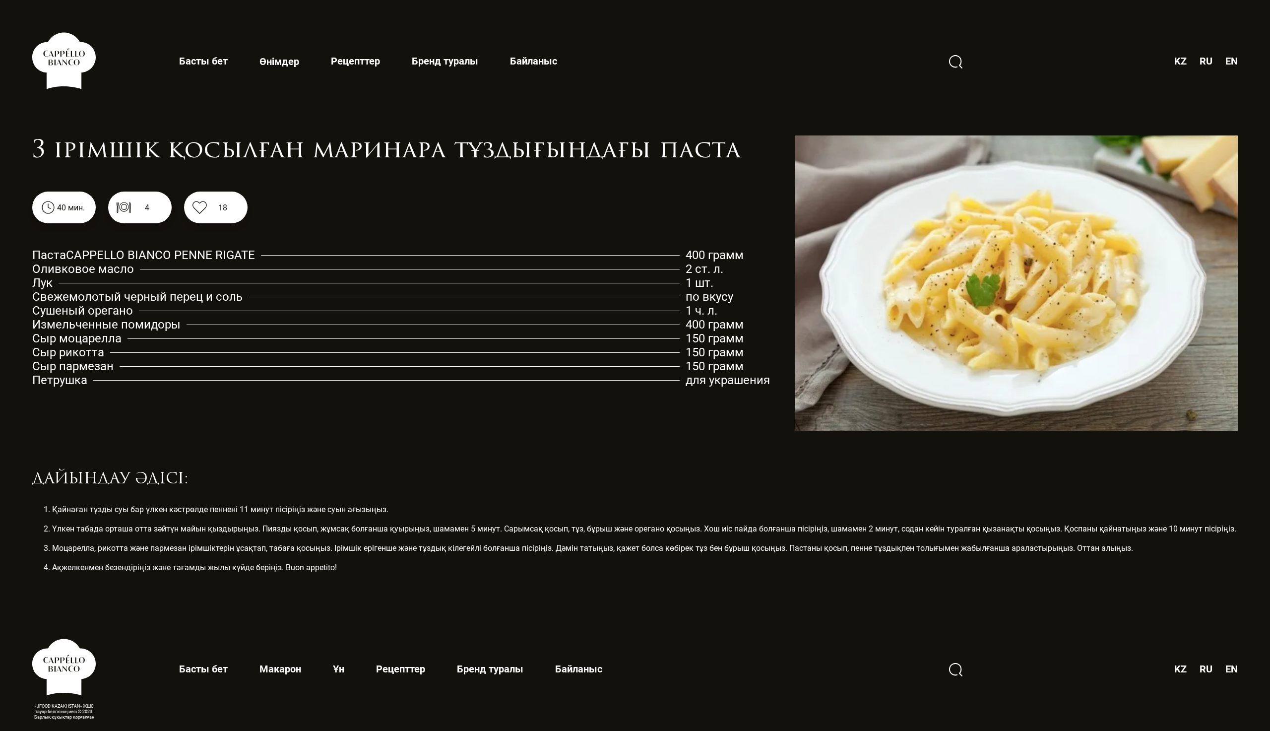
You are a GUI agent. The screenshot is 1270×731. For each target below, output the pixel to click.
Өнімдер (279, 61)
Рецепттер (355, 61)
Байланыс (533, 61)
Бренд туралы (445, 61)
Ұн (338, 669)
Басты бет (203, 61)
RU (1206, 61)
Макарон (280, 669)
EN (1231, 61)
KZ (1180, 61)
